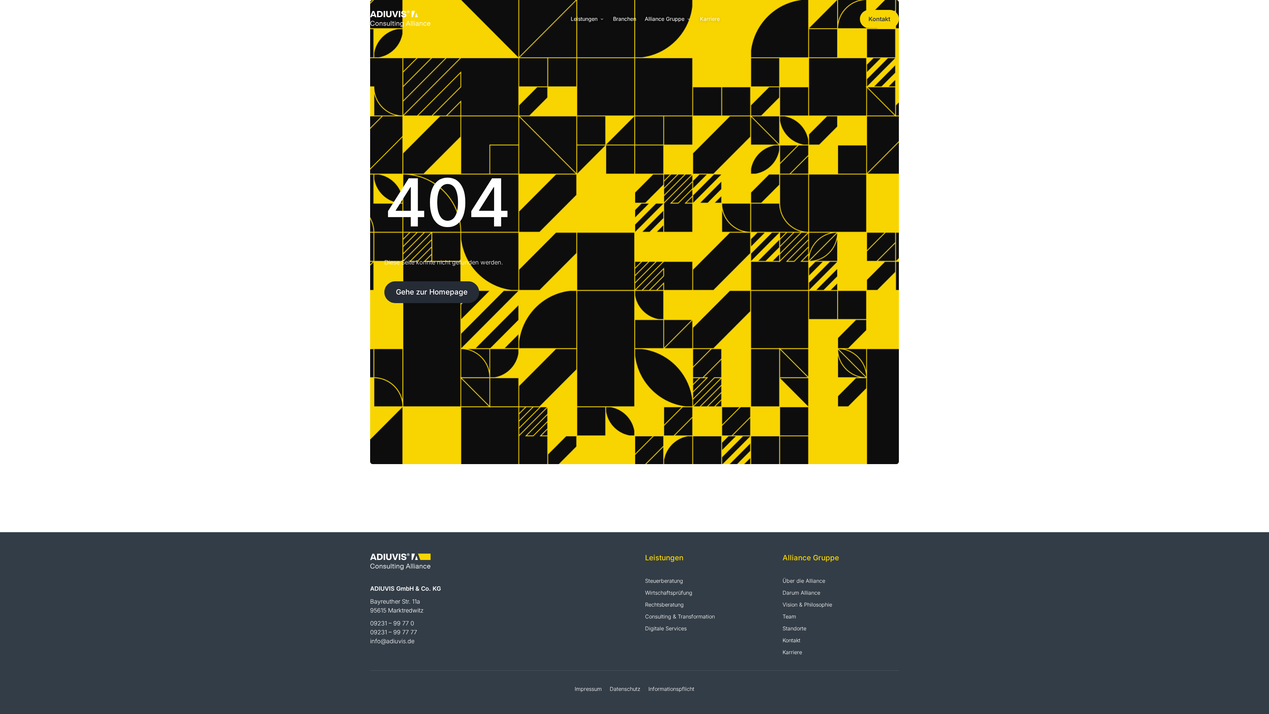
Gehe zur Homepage (432, 292)
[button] (587, 19)
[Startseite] (400, 18)
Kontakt (879, 19)
